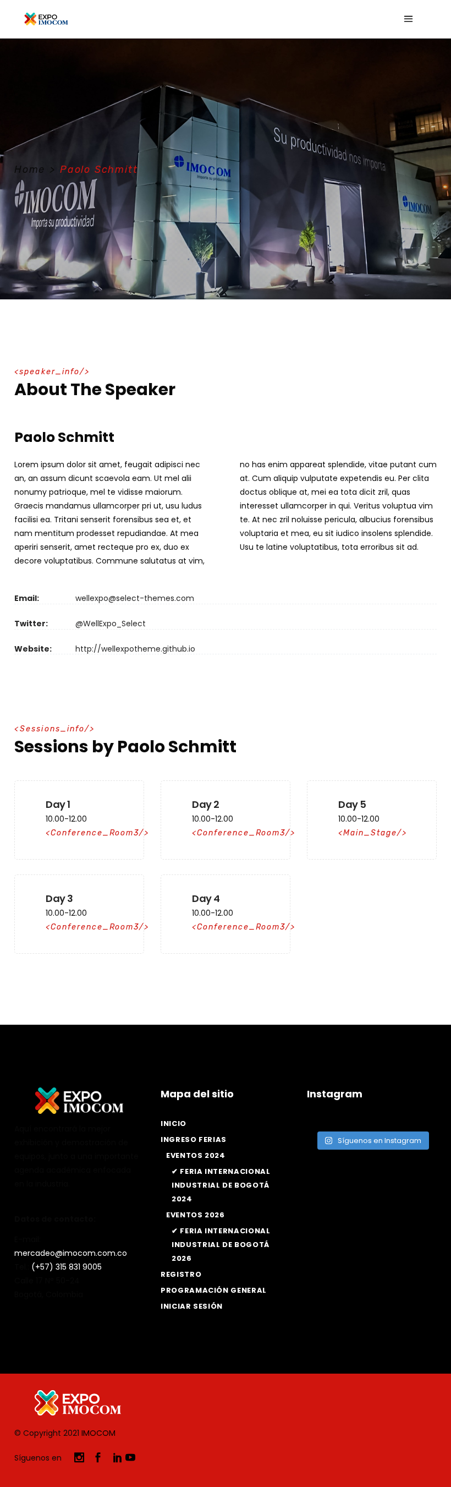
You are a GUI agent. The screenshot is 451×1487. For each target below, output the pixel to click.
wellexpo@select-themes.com (134, 598)
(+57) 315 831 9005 (66, 1266)
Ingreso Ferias (194, 1139)
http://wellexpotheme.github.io (135, 648)
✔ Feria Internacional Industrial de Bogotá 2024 (221, 1185)
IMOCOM (98, 1433)
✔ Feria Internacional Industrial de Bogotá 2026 (221, 1245)
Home (29, 169)
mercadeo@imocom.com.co (70, 1253)
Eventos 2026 (195, 1215)
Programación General (214, 1290)
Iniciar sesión (192, 1306)
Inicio (173, 1123)
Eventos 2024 (196, 1155)
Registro (181, 1274)
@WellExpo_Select (110, 623)
